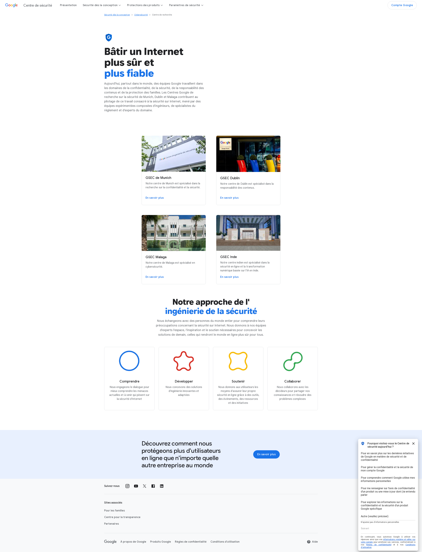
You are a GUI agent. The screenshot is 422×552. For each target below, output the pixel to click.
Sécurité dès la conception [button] (100, 5)
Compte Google (402, 5)
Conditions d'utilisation (225, 541)
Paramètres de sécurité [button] (184, 5)
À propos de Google (133, 541)
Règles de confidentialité (191, 541)
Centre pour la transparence (122, 517)
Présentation (68, 5)
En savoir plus (266, 454)
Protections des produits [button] (143, 5)
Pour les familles (114, 510)
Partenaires (111, 523)
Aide (315, 541)
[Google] (110, 542)
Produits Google (160, 541)
